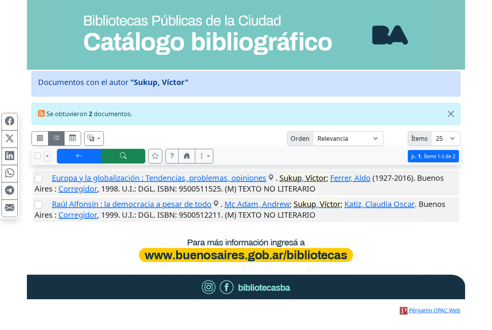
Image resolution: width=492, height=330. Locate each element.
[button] (172, 156)
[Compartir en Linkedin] (10, 156)
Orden (300, 138)
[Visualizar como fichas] (40, 138)
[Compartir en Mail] (10, 208)
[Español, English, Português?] (94, 138)
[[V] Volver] (79, 156)
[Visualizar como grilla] (72, 138)
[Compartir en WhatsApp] (10, 174)
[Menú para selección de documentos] (47, 156)
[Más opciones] (204, 156)
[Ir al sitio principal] (246, 35)
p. (433, 156)
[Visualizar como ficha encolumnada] (56, 138)
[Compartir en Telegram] (10, 191)
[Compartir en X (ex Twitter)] (10, 139)
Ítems (419, 138)
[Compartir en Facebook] (10, 122)
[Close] (451, 114)
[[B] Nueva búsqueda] (123, 156)
